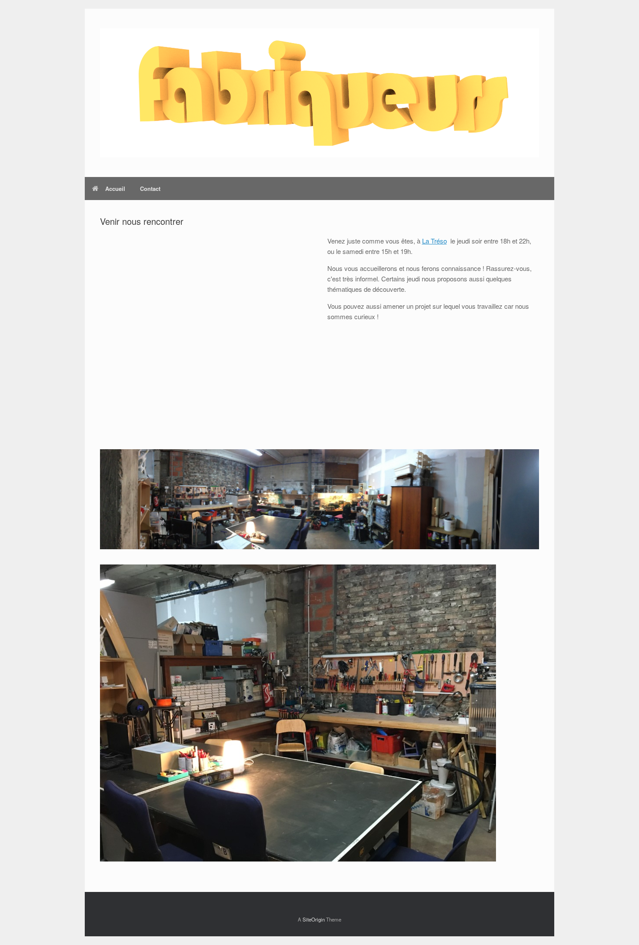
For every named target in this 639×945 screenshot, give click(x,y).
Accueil (115, 188)
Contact (150, 188)
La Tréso (434, 240)
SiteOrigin (314, 919)
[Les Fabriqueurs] (319, 92)
